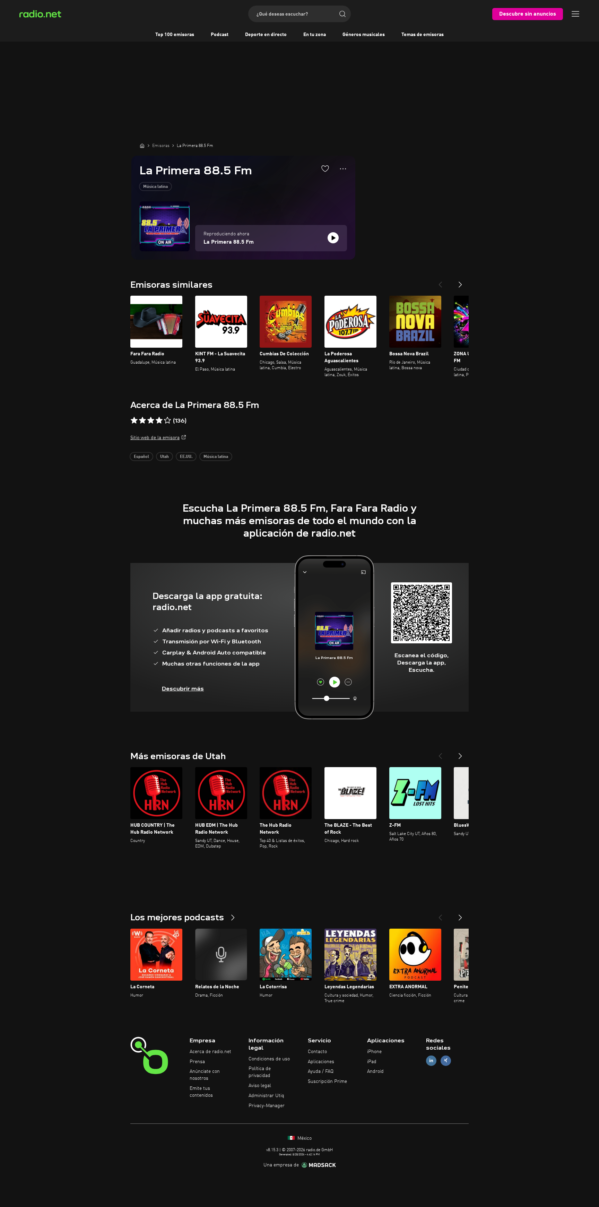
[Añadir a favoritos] (325, 168)
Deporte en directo (266, 34)
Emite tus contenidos (201, 1092)
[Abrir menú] (575, 14)
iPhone (374, 1051)
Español (141, 457)
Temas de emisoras (422, 34)
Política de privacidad (260, 1072)
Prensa (197, 1061)
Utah (164, 457)
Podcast (219, 34)
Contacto (317, 1051)
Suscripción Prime (327, 1081)
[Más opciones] (343, 169)
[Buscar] (342, 14)
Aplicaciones (321, 1061)
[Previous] (440, 281)
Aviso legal (260, 1085)
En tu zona (314, 34)
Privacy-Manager (267, 1105)
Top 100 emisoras (174, 34)
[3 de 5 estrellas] (151, 420)
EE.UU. (186, 457)
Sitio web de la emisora (155, 437)
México (304, 1138)
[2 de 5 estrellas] (142, 420)
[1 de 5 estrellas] (134, 420)
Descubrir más (183, 688)
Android (375, 1071)
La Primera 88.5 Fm (228, 242)
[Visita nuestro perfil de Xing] (446, 1060)
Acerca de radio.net (210, 1051)
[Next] (460, 281)
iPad (371, 1061)
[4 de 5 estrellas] (159, 420)
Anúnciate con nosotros (205, 1075)
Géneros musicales (363, 34)
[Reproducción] (333, 237)
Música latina (155, 187)
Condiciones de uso (269, 1059)
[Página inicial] (142, 145)
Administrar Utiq (266, 1095)
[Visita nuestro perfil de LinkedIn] (431, 1060)
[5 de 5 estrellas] (167, 420)
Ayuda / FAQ (320, 1071)
